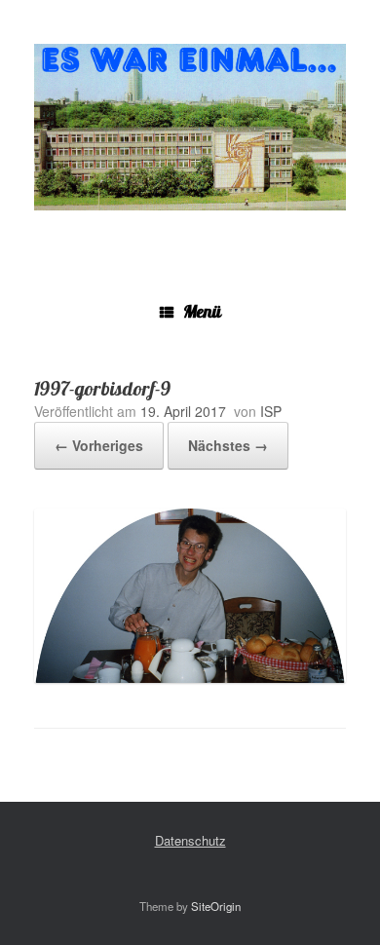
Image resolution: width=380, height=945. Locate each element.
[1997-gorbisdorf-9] (190, 677)
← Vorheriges (99, 445)
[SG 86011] (190, 127)
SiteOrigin (216, 906)
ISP (271, 411)
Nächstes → (228, 445)
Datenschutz (190, 840)
